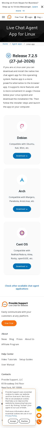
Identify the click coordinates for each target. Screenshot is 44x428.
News (4, 339)
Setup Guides (26, 359)
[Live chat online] (39, 415)
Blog (11, 339)
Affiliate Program (10, 344)
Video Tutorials (9, 359)
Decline (24, 421)
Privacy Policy (11, 416)
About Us (29, 339)
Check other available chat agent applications (22, 287)
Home (5, 44)
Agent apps (17, 44)
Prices (19, 339)
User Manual (7, 364)
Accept (13, 421)
